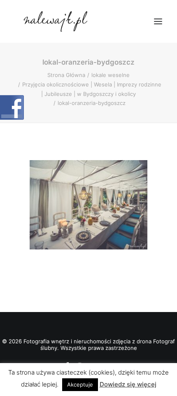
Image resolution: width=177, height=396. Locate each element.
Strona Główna (66, 75)
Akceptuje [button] (80, 384)
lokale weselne (110, 75)
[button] (158, 21)
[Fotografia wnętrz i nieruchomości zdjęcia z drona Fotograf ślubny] (56, 21)
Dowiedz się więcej (128, 384)
